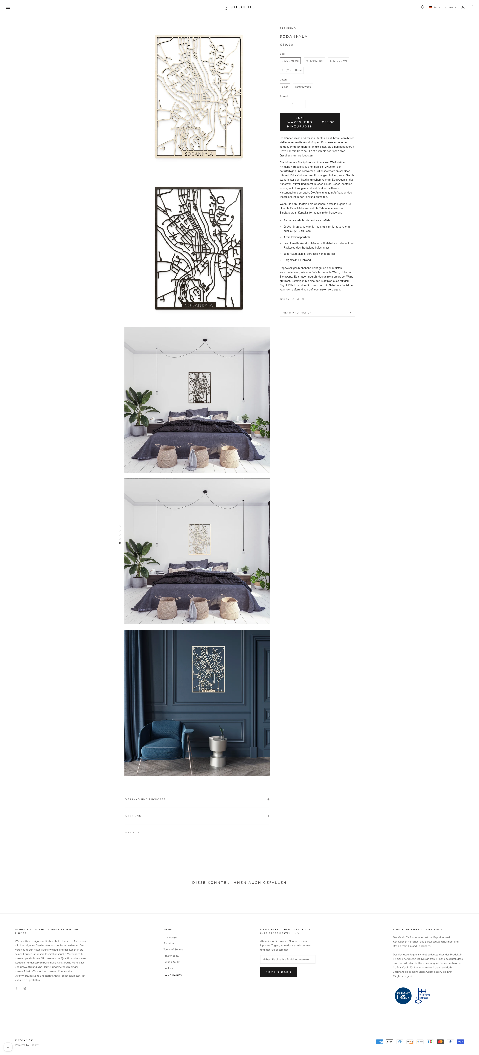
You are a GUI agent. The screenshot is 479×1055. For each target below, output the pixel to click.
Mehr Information (297, 312)
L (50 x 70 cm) (338, 61)
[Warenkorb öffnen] (471, 7)
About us (169, 943)
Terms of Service (173, 949)
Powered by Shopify (27, 1045)
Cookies (168, 968)
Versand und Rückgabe (145, 799)
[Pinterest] (303, 299)
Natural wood (303, 86)
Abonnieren (279, 972)
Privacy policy (171, 955)
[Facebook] (293, 299)
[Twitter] (298, 299)
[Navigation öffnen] (8, 7)
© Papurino (24, 1040)
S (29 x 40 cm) (290, 61)
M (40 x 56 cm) (314, 61)
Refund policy (171, 962)
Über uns (133, 816)
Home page (170, 937)
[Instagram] (25, 988)
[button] (438, 7)
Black (285, 86)
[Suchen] (423, 7)
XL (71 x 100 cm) (292, 70)
